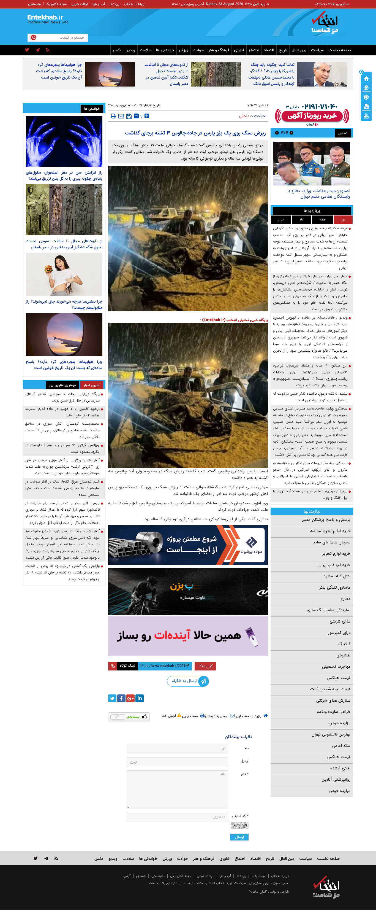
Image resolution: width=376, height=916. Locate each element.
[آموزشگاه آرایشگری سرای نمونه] (188, 636)
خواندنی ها (165, 50)
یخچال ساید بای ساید (331, 542)
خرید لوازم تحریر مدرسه (330, 531)
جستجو (141, 876)
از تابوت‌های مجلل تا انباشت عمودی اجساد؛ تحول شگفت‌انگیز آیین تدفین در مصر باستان (166, 74)
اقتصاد (269, 50)
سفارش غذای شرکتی (333, 700)
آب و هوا (98, 4)
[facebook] (121, 698)
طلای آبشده (340, 768)
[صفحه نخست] (366, 78)
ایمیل (245, 761)
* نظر (245, 774)
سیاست (317, 50)
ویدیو (130, 50)
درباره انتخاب (280, 876)
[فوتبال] (366, 97)
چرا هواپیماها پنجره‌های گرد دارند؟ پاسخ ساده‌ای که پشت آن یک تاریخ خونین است (59, 71)
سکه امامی (341, 745)
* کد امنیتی (240, 816)
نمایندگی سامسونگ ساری (328, 610)
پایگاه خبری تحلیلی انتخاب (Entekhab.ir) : (234, 320)
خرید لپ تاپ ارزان (334, 565)
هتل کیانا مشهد (336, 576)
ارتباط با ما (259, 876)
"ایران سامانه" (258, 891)
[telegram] (38, 50)
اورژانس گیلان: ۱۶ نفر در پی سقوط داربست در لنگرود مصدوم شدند (62, 448)
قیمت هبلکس (338, 678)
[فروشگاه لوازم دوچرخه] (188, 591)
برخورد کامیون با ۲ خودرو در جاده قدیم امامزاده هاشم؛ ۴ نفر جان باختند (62, 412)
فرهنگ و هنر (218, 50)
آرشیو (127, 876)
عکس (117, 50)
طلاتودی (343, 655)
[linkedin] (139, 698)
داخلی (244, 116)
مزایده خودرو (339, 723)
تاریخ (283, 50)
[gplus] (130, 698)
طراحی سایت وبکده (333, 711)
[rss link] (56, 858)
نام (247, 748)
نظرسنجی (34, 4)
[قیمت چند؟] (366, 87)
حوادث (198, 50)
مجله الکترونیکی (180, 876)
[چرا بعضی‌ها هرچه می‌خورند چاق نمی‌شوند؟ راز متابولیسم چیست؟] (64, 274)
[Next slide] (277, 132)
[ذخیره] (129, 116)
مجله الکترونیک (56, 4)
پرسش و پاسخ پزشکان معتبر (326, 519)
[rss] (47, 50)
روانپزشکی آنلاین (336, 779)
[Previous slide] (291, 132)
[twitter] (27, 50)
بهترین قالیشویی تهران (331, 734)
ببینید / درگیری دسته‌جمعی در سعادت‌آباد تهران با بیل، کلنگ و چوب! (310, 494)
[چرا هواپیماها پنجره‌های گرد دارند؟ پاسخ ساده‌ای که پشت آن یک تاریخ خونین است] (64, 334)
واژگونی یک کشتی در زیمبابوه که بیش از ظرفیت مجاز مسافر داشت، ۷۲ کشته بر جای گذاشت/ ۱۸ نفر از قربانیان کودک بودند (62, 572)
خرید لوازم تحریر (336, 553)
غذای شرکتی (340, 621)
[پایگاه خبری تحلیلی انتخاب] (329, 25)
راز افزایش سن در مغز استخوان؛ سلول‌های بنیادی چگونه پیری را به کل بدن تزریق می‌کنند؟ (64, 175)
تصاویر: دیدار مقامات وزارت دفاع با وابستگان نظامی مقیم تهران (318, 193)
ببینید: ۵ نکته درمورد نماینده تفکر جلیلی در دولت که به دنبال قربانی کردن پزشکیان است (310, 397)
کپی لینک (205, 666)
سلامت (145, 50)
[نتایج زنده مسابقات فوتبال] (366, 115)
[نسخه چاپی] (113, 116)
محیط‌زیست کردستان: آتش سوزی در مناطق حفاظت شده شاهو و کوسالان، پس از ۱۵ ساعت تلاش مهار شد (62, 430)
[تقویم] (366, 106)
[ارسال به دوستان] (121, 116)
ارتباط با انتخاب (134, 4)
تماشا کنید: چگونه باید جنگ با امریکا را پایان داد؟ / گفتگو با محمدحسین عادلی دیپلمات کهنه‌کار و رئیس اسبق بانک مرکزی (272, 77)
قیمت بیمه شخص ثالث (330, 689)
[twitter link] (35, 858)
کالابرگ (344, 644)
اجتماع (254, 50)
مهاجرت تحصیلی (336, 666)
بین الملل (299, 50)
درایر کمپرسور (339, 632)
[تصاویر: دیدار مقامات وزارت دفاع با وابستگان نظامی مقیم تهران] (311, 163)
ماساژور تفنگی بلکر (335, 587)
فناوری (239, 50)
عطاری (344, 599)
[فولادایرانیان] (188, 545)
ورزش (183, 50)
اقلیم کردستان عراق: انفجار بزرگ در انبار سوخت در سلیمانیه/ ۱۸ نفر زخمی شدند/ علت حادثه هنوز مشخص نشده (62, 488)
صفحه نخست (339, 50)
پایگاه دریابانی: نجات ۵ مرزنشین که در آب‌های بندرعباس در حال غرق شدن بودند (62, 397)
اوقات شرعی (79, 4)
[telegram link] (46, 858)
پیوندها (114, 4)
